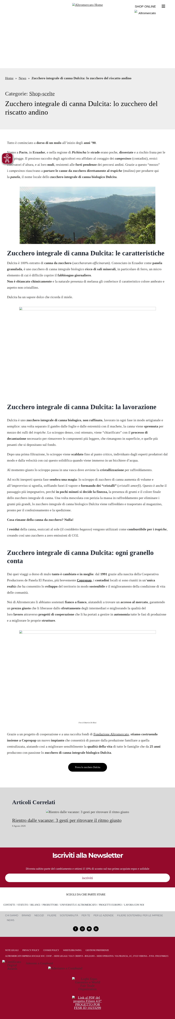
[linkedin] (96, 928)
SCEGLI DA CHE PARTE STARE (85, 894)
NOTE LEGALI (11, 950)
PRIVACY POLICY (30, 950)
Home (9, 78)
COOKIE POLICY (51, 950)
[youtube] (89, 928)
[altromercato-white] (87, 5)
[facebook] (75, 928)
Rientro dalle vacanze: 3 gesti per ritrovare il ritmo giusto (67, 820)
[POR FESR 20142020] (87, 997)
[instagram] (82, 928)
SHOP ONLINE (145, 6)
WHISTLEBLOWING (72, 950)
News (22, 78)
